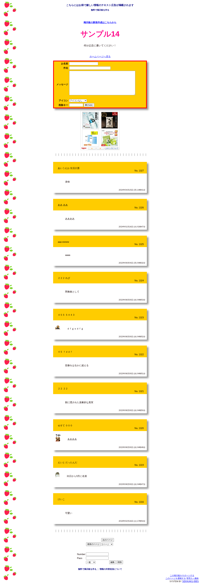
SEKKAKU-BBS (190, 581)
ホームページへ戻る (100, 56)
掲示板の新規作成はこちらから (100, 22)
